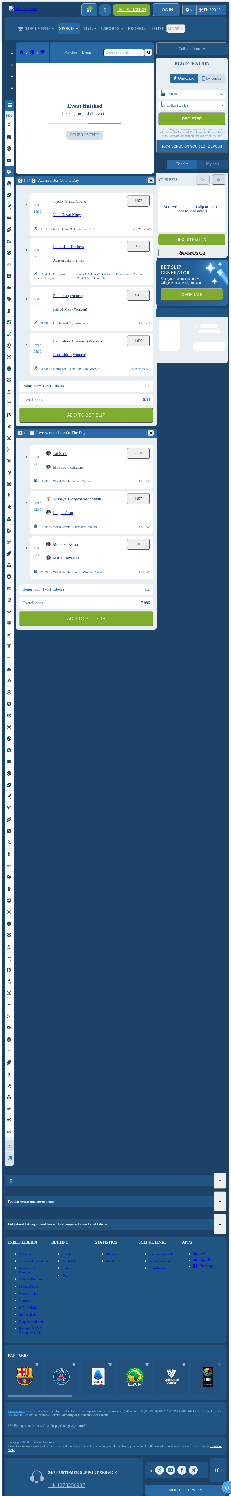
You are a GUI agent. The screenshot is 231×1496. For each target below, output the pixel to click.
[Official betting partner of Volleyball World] (171, 1377)
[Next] (33, 180)
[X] (159, 1470)
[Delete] (151, 180)
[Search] (149, 52)
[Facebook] (181, 1470)
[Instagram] (170, 1470)
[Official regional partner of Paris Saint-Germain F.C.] (61, 1377)
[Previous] (20, 180)
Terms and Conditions (190, 144)
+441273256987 (66, 1485)
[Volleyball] (32, 52)
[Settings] (189, 10)
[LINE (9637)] (21, 52)
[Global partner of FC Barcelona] (24, 1377)
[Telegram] (193, 1470)
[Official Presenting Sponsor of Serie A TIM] (98, 1377)
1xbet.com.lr (16, 1411)
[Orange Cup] (42, 52)
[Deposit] (105, 10)
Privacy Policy (216, 144)
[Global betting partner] (207, 1377)
